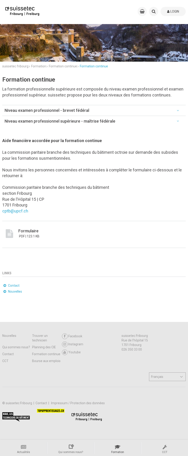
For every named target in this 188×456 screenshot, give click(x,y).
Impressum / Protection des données (78, 403)
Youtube (74, 352)
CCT (5, 361)
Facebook (75, 336)
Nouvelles (9, 336)
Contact (8, 354)
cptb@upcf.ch (15, 211)
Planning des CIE (44, 347)
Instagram (75, 344)
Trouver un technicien (40, 338)
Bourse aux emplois (46, 361)
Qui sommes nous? (16, 347)
